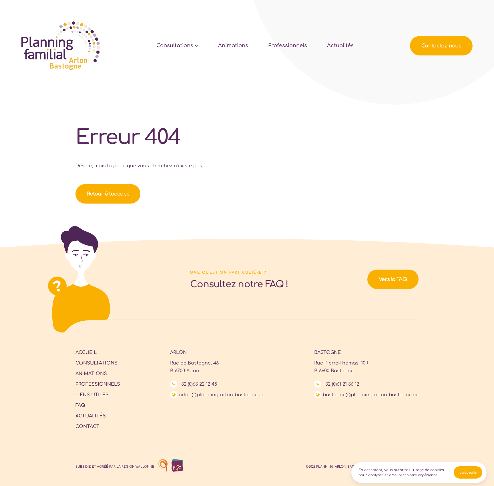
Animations (233, 45)
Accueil (86, 352)
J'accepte (468, 473)
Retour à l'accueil (108, 194)
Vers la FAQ (393, 279)
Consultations (174, 45)
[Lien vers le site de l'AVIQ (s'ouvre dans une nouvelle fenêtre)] (161, 465)
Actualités (340, 45)
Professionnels (287, 45)
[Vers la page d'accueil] (60, 45)
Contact (441, 46)
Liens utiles (92, 394)
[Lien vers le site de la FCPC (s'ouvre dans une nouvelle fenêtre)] (176, 465)
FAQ (80, 405)
